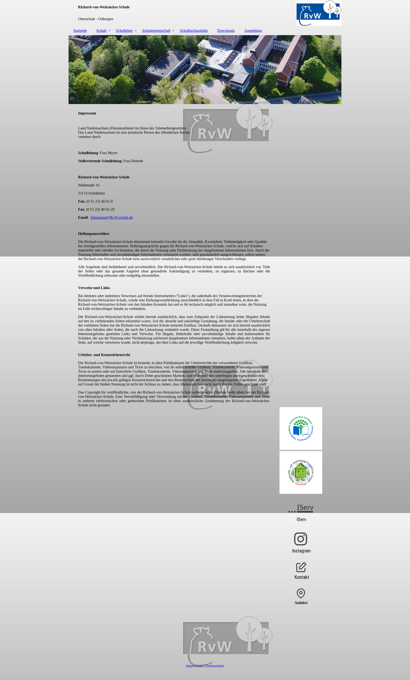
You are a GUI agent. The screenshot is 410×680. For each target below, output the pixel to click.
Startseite (80, 31)
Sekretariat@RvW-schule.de (111, 217)
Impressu (193, 666)
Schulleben (124, 31)
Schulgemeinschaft (156, 31)
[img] (205, 13)
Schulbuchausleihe (194, 31)
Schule (101, 31)
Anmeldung (253, 31)
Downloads (226, 31)
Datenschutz (214, 666)
